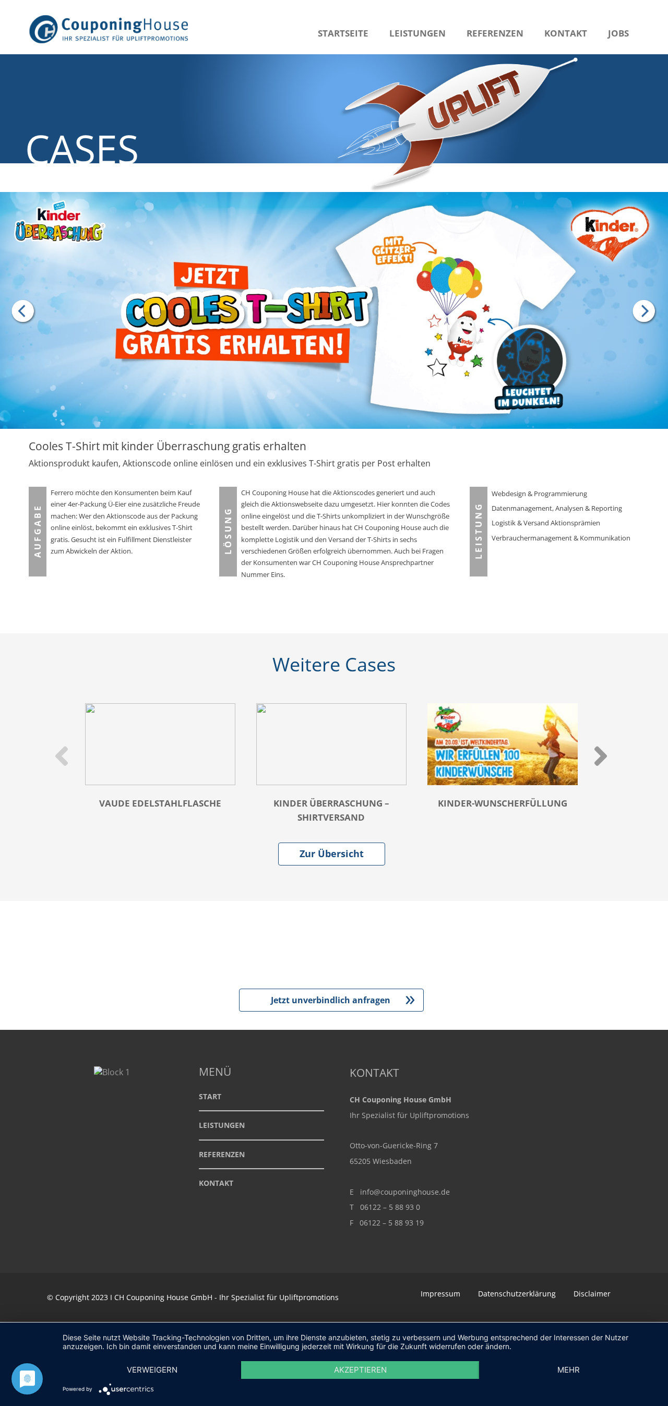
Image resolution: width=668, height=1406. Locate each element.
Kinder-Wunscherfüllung (502, 803)
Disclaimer (592, 1294)
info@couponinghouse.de (405, 1192)
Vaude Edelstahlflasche (160, 803)
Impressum (440, 1294)
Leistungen (417, 33)
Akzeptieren (360, 1370)
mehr (568, 1370)
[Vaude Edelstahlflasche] (642, 312)
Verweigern (152, 1370)
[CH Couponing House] (111, 48)
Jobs (618, 33)
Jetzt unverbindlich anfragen (343, 1000)
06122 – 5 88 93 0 (390, 1207)
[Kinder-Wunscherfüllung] (26, 312)
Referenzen (495, 33)
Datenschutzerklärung (517, 1294)
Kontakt (565, 33)
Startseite (343, 33)
